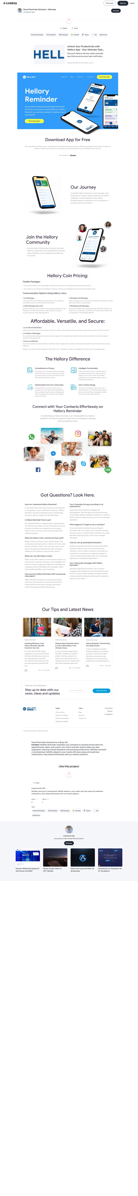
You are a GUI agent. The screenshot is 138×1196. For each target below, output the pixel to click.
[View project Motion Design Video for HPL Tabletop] (55, 857)
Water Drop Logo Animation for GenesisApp (82, 870)
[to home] (10, 3)
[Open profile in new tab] (19, 10)
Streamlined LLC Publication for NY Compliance (110, 870)
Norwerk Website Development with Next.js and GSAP (27, 870)
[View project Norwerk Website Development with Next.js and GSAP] (28, 857)
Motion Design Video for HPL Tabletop (52, 870)
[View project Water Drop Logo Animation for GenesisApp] (83, 857)
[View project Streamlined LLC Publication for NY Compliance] (110, 857)
